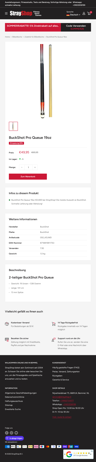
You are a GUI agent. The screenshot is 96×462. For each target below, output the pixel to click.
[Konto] (84, 13)
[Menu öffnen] (6, 13)
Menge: (12, 167)
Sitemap (8, 405)
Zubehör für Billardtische (34, 37)
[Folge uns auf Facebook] (6, 433)
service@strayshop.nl (61, 397)
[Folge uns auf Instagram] (11, 433)
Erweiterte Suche (13, 409)
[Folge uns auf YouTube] (16, 433)
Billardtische (17, 37)
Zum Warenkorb (28, 176)
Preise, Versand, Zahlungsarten (66, 371)
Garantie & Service (60, 380)
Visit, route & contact (61, 417)
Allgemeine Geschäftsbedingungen (21, 393)
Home (7, 37)
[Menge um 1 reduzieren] (21, 167)
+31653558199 (69, 404)
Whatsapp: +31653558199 (79, 3)
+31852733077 (67, 400)
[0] (88, 13)
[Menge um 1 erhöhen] (35, 167)
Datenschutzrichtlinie (14, 397)
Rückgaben (57, 376)
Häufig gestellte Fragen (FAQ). (66, 367)
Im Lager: (13, 159)
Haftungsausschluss (14, 401)
